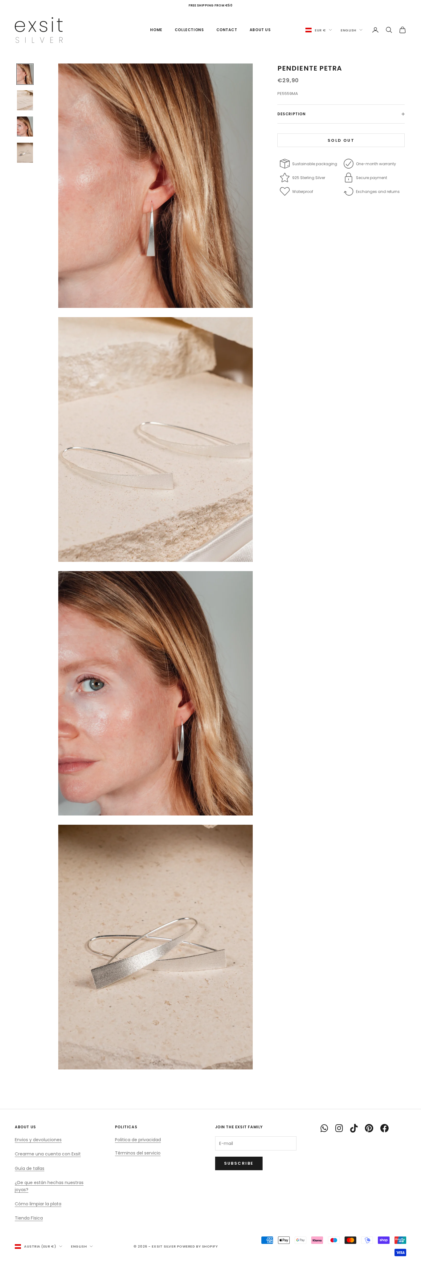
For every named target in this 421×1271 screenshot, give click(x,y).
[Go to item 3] (25, 126)
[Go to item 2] (25, 100)
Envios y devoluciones (38, 1140)
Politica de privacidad (138, 1140)
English (348, 29)
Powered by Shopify (197, 1246)
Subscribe (239, 1163)
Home (156, 29)
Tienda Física (29, 1218)
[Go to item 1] (25, 74)
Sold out (341, 140)
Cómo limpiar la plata (38, 1204)
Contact (226, 29)
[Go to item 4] (25, 152)
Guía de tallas (29, 1168)
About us (260, 29)
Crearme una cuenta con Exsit (48, 1154)
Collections (189, 29)
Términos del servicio (138, 1153)
